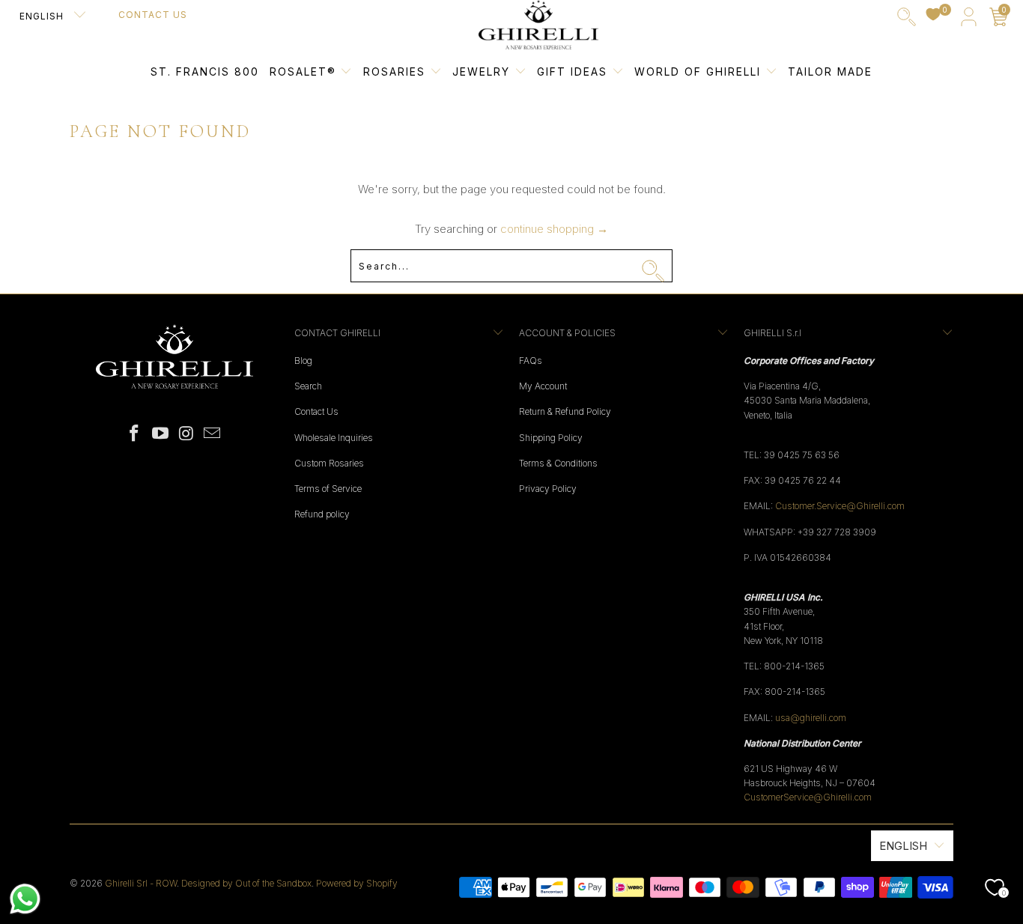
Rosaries (396, 71)
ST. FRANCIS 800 (205, 71)
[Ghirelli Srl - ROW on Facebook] (135, 434)
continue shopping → (554, 229)
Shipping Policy (551, 437)
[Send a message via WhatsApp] (25, 899)
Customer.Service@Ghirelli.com (840, 505)
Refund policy (322, 514)
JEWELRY (481, 71)
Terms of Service (328, 488)
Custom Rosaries (329, 463)
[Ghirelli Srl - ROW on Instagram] (187, 434)
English (43, 16)
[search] (906, 20)
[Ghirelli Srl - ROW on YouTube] (161, 434)
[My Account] (969, 20)
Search (308, 386)
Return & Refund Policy (565, 411)
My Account (543, 386)
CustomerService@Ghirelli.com (808, 797)
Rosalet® (303, 71)
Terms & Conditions (558, 463)
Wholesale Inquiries (333, 437)
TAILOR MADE (830, 71)
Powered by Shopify (357, 883)
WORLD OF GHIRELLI (699, 71)
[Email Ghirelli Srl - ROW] (212, 434)
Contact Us (152, 14)
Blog (303, 360)
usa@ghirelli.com (810, 717)
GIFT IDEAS (574, 71)
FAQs (530, 360)
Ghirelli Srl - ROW (141, 883)
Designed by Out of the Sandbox (246, 883)
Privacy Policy (548, 488)
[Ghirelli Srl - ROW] (538, 25)
